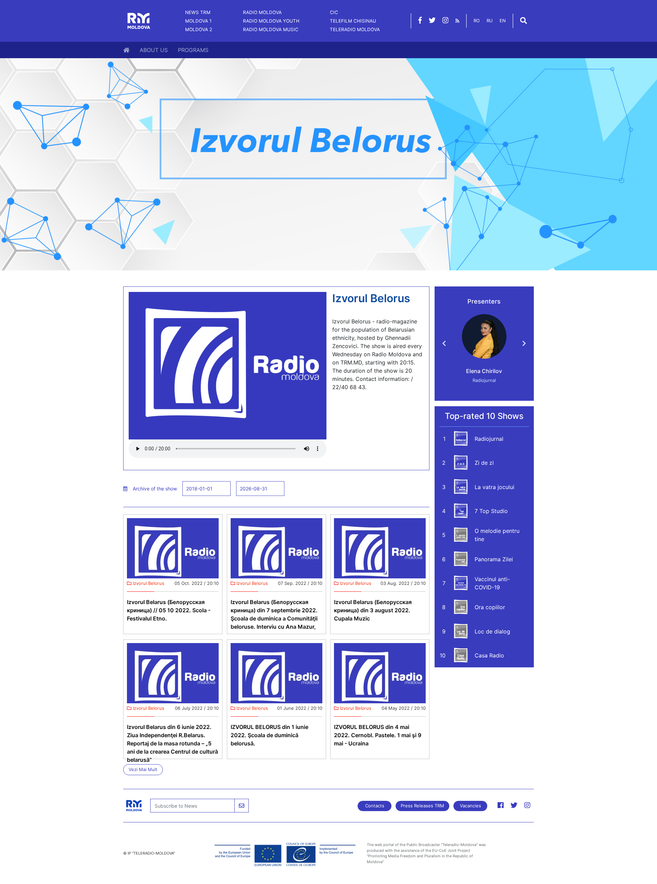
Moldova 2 (198, 29)
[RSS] (457, 20)
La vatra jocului (494, 487)
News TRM (197, 12)
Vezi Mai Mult (143, 769)
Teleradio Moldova (355, 29)
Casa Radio (489, 655)
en (503, 20)
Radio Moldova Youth (271, 21)
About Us (154, 50)
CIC (334, 12)
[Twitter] (432, 21)
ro (477, 20)
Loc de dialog (492, 631)
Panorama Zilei (494, 559)
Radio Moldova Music (270, 29)
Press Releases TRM (422, 805)
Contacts (374, 805)
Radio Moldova (262, 12)
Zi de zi (484, 462)
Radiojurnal (489, 438)
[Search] (523, 21)
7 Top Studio (491, 511)
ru (490, 20)
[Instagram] (445, 21)
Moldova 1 (198, 21)
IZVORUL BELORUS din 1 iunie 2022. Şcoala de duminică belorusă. (269, 735)
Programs (193, 50)
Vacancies (470, 805)
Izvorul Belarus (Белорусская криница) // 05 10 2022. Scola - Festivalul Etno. (168, 610)
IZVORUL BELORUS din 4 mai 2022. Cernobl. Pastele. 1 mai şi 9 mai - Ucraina (377, 735)
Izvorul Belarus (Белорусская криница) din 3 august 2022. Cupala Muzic (373, 610)
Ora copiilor (490, 607)
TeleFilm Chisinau (353, 21)
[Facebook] (420, 21)
